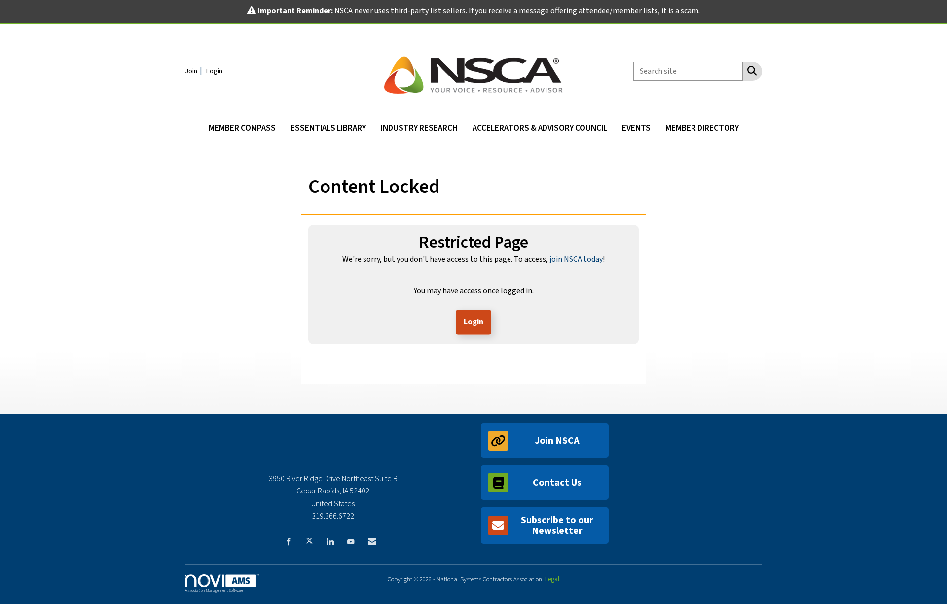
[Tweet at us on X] (309, 541)
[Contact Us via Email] (372, 541)
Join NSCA (557, 441)
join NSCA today (576, 259)
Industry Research (419, 128)
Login (473, 321)
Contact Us (557, 483)
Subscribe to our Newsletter (557, 525)
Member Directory (702, 128)
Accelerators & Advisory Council (540, 128)
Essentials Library (328, 128)
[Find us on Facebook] (288, 541)
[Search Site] (750, 70)
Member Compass (242, 128)
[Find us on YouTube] (351, 541)
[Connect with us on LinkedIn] (330, 541)
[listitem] (195, 70)
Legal (552, 579)
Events (636, 128)
